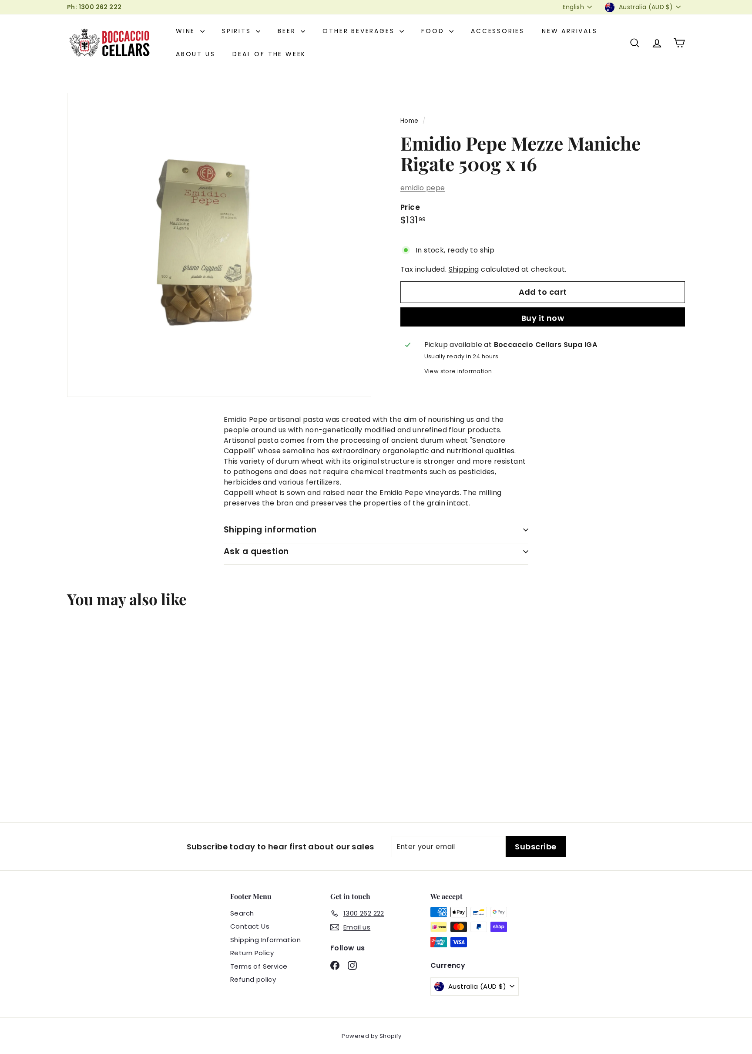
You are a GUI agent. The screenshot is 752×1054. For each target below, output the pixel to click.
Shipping (464, 269)
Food (434, 31)
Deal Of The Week (269, 54)
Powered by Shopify (371, 1036)
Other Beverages (359, 31)
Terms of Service (258, 966)
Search (242, 913)
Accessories (497, 31)
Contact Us (249, 926)
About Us (195, 54)
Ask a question (256, 551)
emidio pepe (422, 188)
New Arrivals (570, 31)
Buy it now (542, 318)
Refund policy (253, 979)
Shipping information (270, 529)
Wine (187, 31)
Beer (288, 31)
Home (409, 121)
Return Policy (252, 952)
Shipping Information (265, 939)
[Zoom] (219, 245)
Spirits (238, 31)
